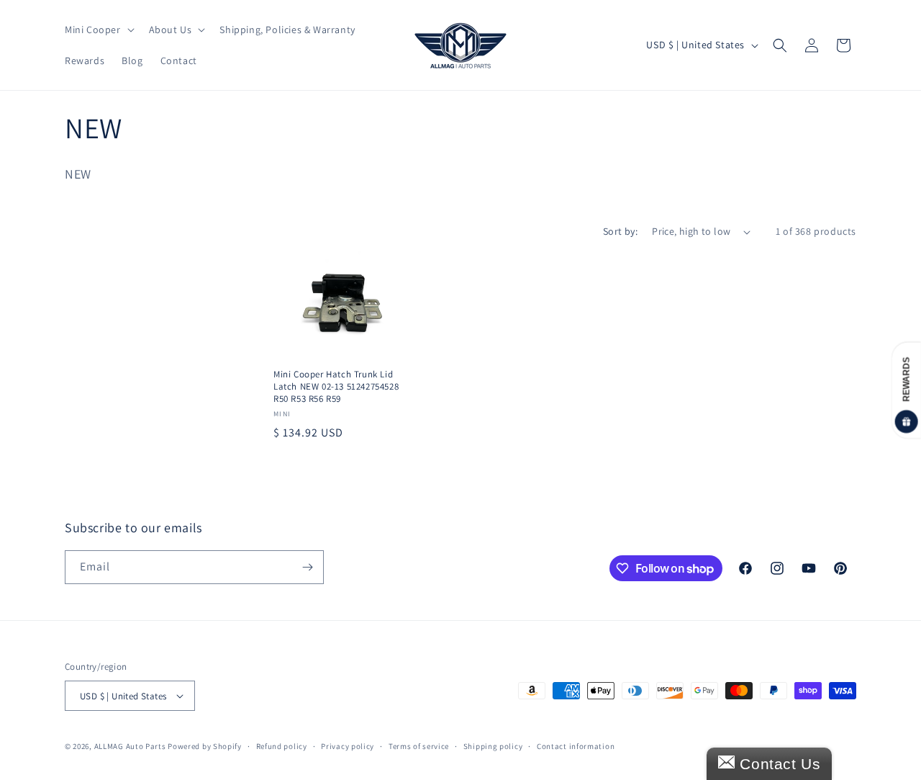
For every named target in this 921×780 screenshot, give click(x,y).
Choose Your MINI (118, 351)
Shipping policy (493, 746)
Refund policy (281, 746)
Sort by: (620, 231)
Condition (94, 291)
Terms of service (419, 746)
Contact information (575, 746)
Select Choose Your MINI (134, 380)
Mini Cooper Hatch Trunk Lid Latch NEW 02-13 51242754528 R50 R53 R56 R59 (336, 387)
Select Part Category (124, 442)
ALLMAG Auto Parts (130, 746)
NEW (93, 319)
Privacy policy (347, 746)
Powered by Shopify (205, 746)
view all (224, 253)
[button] (98, 29)
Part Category (107, 413)
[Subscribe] (307, 567)
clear (230, 288)
